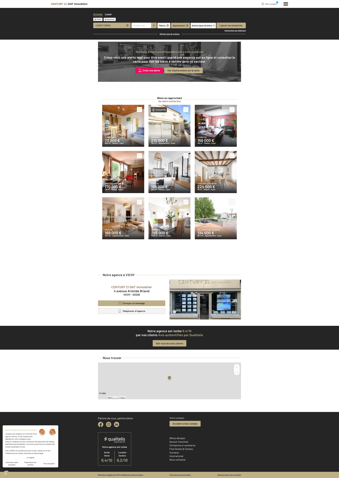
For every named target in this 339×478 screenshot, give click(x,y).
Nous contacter (178, 459)
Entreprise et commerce (182, 445)
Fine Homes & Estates (181, 448)
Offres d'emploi (177, 438)
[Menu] (286, 4)
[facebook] (100, 424)
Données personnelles (180, 475)
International (176, 456)
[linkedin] (116, 424)
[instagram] (108, 424)
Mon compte (271, 4)
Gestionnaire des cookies (229, 475)
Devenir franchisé (179, 441)
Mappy (123, 398)
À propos (174, 452)
